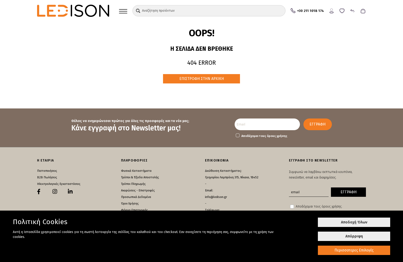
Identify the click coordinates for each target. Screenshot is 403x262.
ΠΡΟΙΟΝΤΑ (123, 10)
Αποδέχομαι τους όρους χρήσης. (319, 206)
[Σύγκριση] (352, 10)
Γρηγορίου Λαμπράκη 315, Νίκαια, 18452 (231, 177)
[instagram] (54, 191)
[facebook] (38, 191)
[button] (138, 11)
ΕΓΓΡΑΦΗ (317, 124)
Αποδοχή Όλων (354, 222)
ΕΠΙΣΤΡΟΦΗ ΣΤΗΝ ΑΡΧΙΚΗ (201, 78)
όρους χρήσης (277, 136)
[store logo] (73, 11)
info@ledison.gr (216, 197)
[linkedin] (70, 191)
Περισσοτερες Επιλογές (354, 250)
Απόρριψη (354, 236)
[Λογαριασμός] (331, 10)
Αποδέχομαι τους (264, 136)
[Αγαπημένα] (342, 10)
